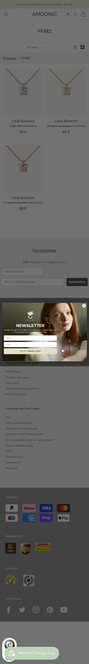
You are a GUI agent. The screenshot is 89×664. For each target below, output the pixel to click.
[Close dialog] (84, 306)
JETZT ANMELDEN (30, 351)
